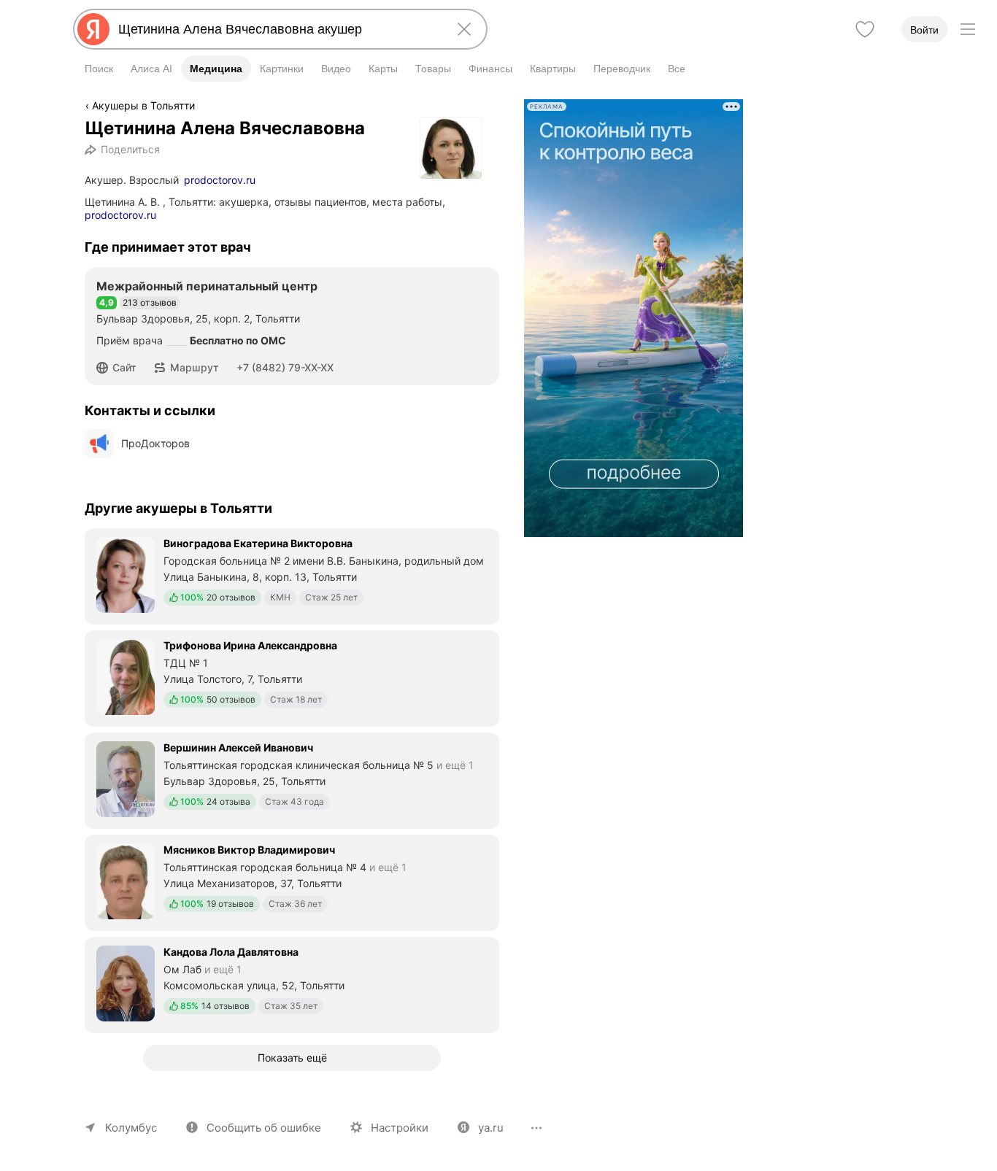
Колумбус (131, 1128)
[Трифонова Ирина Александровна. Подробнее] (292, 677)
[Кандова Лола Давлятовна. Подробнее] (292, 983)
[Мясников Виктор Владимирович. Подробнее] (292, 881)
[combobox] (277, 29)
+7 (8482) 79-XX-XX (285, 367)
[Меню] (967, 29)
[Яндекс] (93, 29)
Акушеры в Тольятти (143, 105)
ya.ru (491, 1128)
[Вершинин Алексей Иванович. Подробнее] (292, 779)
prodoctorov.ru (219, 180)
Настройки (399, 1128)
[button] (120, 367)
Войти (924, 30)
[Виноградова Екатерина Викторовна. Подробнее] (292, 575)
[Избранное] (865, 29)
